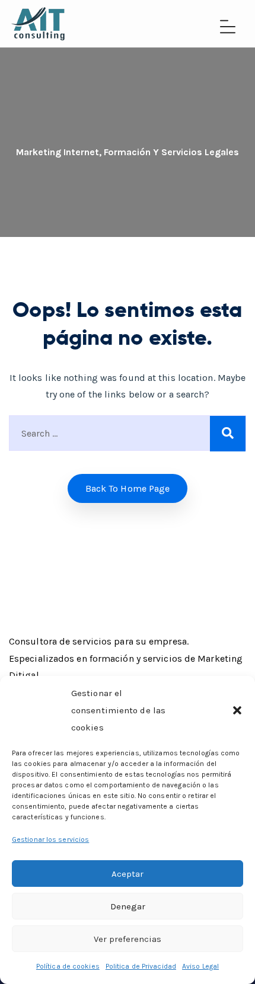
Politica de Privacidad (141, 966)
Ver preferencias (127, 939)
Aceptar (127, 873)
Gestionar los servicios (50, 839)
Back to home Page (127, 488)
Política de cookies (68, 966)
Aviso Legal (200, 966)
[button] (237, 710)
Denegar (127, 906)
